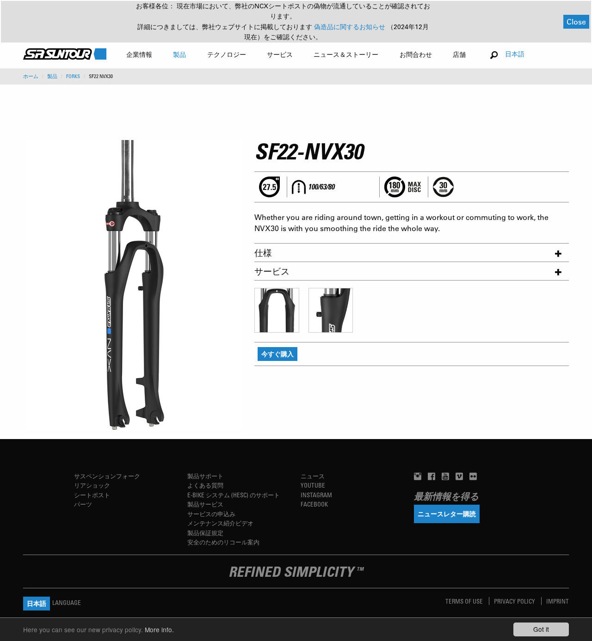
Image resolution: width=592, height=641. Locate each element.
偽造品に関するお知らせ (350, 27)
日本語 (514, 54)
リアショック (92, 485)
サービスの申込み (211, 514)
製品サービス (205, 504)
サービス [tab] (272, 271)
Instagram (316, 495)
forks (73, 76)
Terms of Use (464, 601)
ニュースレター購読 (447, 514)
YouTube (313, 485)
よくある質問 (205, 485)
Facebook (314, 504)
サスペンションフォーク (107, 476)
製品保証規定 (205, 533)
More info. (159, 629)
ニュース (313, 476)
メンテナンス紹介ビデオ (220, 523)
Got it (541, 629)
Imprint (557, 601)
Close (576, 21)
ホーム (30, 76)
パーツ (83, 504)
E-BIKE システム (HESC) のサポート (233, 495)
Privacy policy (515, 601)
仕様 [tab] (263, 252)
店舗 (459, 54)
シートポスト (92, 495)
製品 (52, 76)
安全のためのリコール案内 (223, 542)
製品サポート (205, 476)
